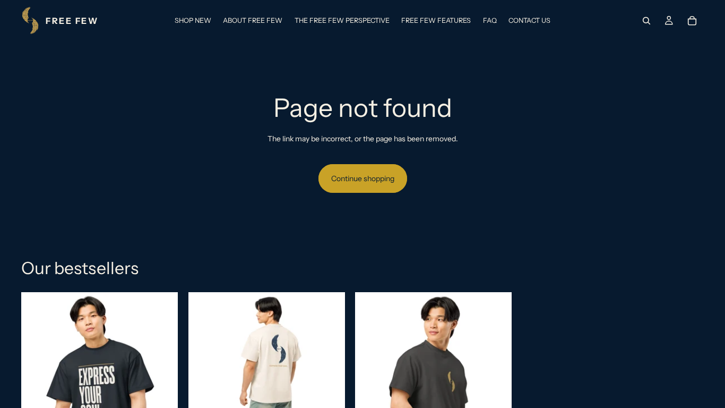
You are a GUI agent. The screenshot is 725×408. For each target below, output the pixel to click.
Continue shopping (362, 178)
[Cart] (692, 20)
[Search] (646, 20)
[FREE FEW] (59, 20)
